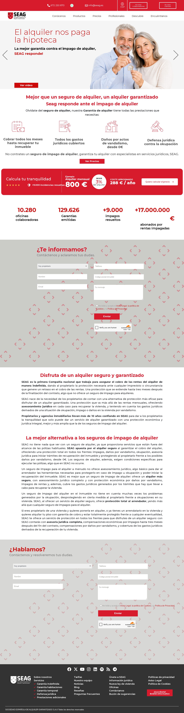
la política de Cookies (141, 606)
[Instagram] (88, 669)
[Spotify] (101, 669)
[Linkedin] (95, 669)
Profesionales (116, 16)
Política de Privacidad (117, 309)
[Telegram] (114, 669)
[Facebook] (69, 669)
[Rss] (108, 669)
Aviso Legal (121, 306)
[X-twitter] (75, 669)
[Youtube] (82, 669)
